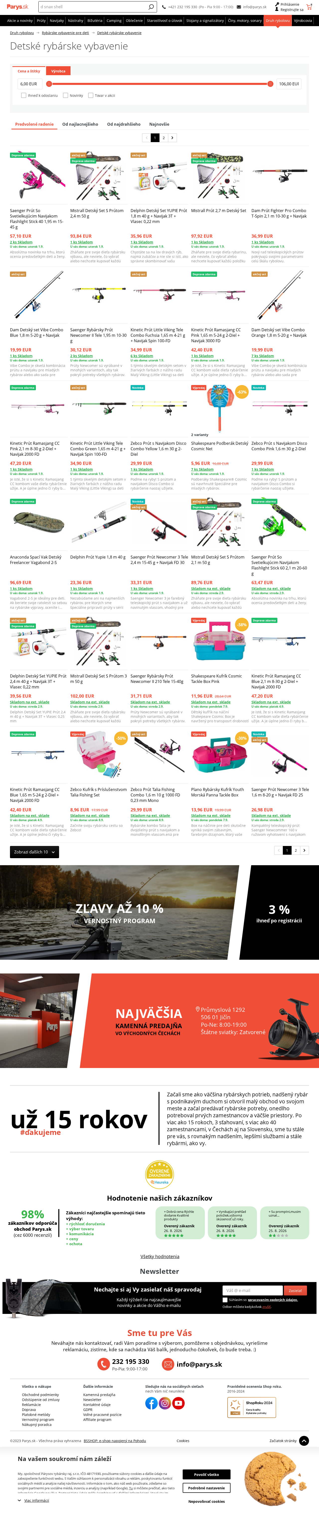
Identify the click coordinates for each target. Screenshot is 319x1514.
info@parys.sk (254, 6)
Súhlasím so (238, 1299)
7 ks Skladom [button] (262, 355)
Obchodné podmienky (40, 1394)
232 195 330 (130, 1361)
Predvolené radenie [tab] (34, 124)
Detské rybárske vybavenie (119, 32)
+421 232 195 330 (182, 6)
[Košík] (309, 7)
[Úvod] (18, 7)
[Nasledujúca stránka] (172, 137)
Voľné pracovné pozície (102, 1414)
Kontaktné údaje (97, 1404)
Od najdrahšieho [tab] (124, 124)
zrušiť (266, 1306)
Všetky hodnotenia (160, 1256)
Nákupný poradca (37, 1424)
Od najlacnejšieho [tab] (80, 124)
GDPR (87, 1409)
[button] (151, 7)
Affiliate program (97, 1419)
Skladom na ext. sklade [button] (211, 588)
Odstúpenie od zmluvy (41, 1399)
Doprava (29, 1409)
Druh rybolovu (22, 32)
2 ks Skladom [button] (21, 242)
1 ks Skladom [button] (81, 242)
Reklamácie (31, 1404)
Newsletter (92, 1399)
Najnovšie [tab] (159, 124)
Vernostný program (38, 1419)
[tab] (28, 70)
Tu (131, 1488)
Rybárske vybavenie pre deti (65, 32)
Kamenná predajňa (99, 1394)
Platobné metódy (36, 1414)
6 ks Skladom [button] (142, 355)
